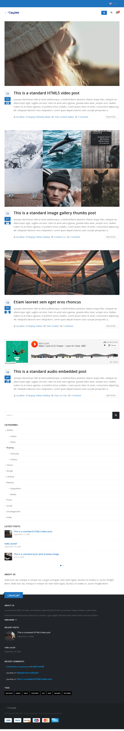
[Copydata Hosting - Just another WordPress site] (12, 12)
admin (22, 117)
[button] (61, 565)
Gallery (71, 117)
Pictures (67, 693)
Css (64, 237)
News (13, 442)
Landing (10, 476)
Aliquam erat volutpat (28, 673)
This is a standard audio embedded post (50, 371)
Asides (13, 436)
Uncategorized (13, 511)
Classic (10, 465)
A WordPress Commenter (18, 666)
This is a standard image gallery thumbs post (55, 212)
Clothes (39, 237)
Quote (9, 505)
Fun (65, 395)
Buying (32, 117)
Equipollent (15, 488)
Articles (10, 430)
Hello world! (11, 543)
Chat (57, 117)
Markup (46, 237)
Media (48, 117)
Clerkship (40, 117)
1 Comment (83, 117)
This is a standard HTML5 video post (47, 92)
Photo (9, 499)
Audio (18, 693)
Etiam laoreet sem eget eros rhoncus (47, 301)
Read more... (111, 117)
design (10, 470)
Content (63, 117)
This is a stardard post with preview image (36, 554)
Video (9, 517)
